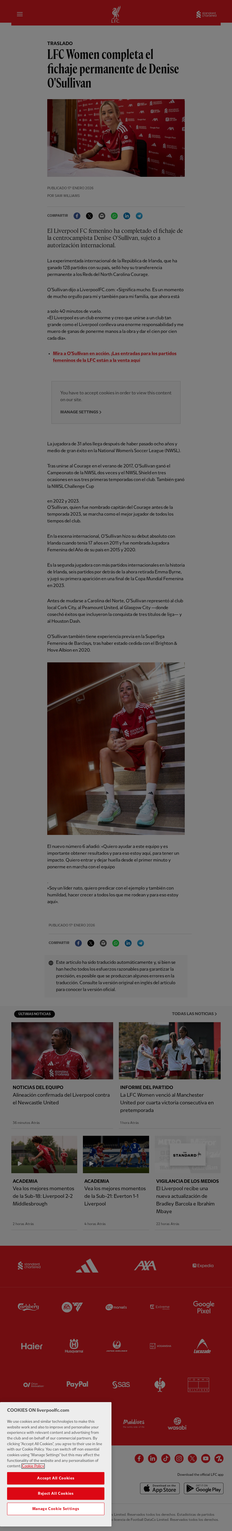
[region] (55, 1464)
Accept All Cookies (55, 1478)
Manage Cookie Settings (55, 1509)
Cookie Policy (33, 1466)
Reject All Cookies (56, 1494)
